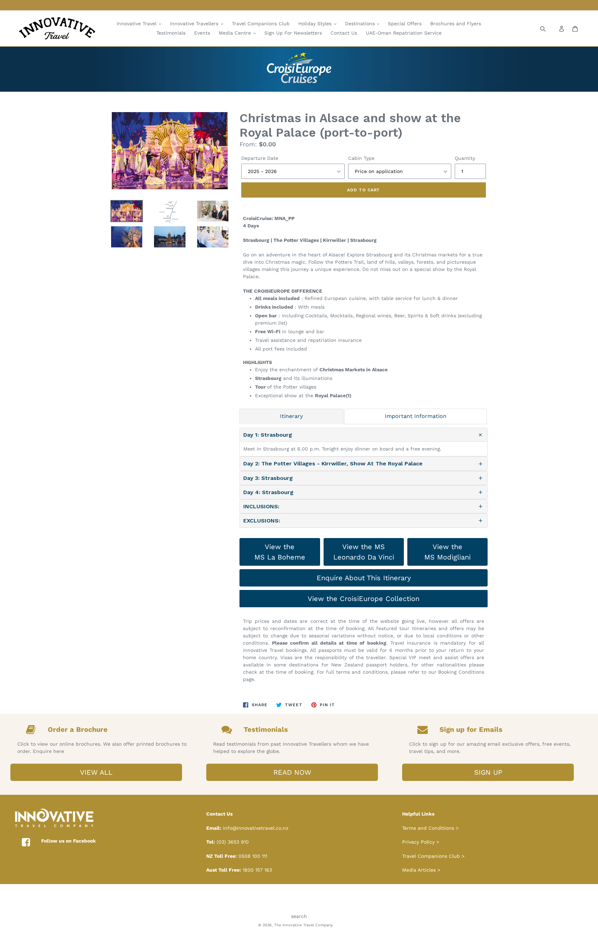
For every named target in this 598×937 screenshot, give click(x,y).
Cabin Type (361, 158)
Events (202, 33)
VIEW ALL (96, 772)
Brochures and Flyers (455, 23)
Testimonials (170, 33)
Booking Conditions (461, 672)
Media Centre (236, 33)
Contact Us (343, 33)
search (299, 916)
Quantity (465, 158)
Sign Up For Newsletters (293, 33)
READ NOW (292, 772)
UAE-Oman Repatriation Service (404, 33)
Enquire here (48, 751)
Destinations (361, 23)
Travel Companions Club (261, 23)
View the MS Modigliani (447, 552)
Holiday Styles (315, 23)
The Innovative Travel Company (303, 925)
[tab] (291, 416)
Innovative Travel (137, 23)
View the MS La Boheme (279, 552)
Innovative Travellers (195, 23)
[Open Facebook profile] (26, 842)
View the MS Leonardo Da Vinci (363, 552)
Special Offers (405, 23)
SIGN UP (488, 772)
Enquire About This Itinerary (364, 578)
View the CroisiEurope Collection (363, 598)
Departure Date (259, 158)
